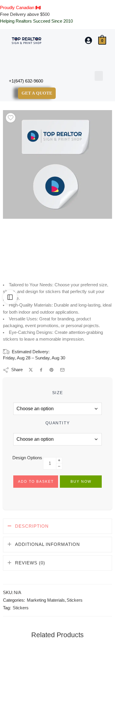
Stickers (75, 600)
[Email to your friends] (62, 369)
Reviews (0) (30, 563)
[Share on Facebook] (41, 370)
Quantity (57, 422)
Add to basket (36, 482)
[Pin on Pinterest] (51, 370)
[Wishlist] (10, 117)
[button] (99, 76)
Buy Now (80, 482)
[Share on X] (31, 370)
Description (32, 526)
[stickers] (57, 164)
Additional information (47, 544)
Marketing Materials (46, 600)
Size (57, 392)
